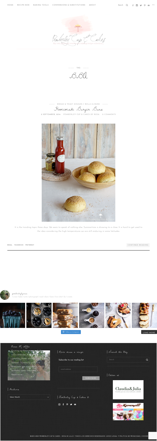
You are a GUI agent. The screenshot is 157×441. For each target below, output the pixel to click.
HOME (10, 5)
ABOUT (92, 5)
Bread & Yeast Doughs (69, 104)
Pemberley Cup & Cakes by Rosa (81, 114)
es (153, 5)
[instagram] (59, 404)
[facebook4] (133, 5)
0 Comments (109, 114)
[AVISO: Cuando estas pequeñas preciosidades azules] (12, 315)
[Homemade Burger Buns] (78, 172)
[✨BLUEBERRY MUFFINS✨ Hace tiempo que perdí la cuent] (39, 315)
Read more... (17, 375)
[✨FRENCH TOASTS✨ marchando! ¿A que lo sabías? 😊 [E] (118, 315)
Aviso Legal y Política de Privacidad (123, 436)
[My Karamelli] (128, 411)
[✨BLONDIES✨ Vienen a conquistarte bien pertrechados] (65, 315)
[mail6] (149, 5)
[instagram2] (137, 5)
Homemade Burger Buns (78, 109)
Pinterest (30, 245)
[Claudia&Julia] (128, 390)
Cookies (145, 436)
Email (10, 245)
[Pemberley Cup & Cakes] (78, 32)
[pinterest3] (145, 5)
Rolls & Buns (92, 104)
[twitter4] (141, 5)
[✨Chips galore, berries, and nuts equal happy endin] (91, 315)
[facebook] (63, 404)
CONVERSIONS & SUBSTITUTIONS (68, 5)
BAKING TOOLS (41, 5)
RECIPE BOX (23, 5)
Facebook (19, 245)
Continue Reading (138, 245)
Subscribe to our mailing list (71, 360)
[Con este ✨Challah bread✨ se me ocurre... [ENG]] (144, 315)
